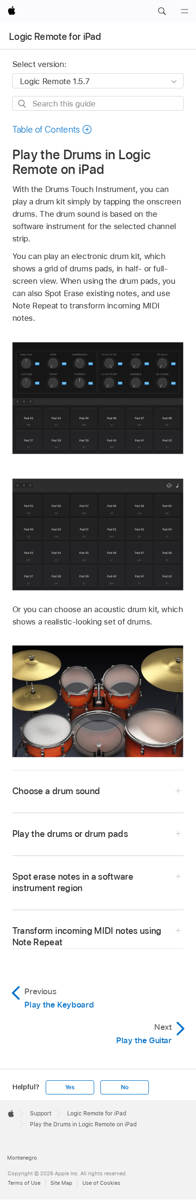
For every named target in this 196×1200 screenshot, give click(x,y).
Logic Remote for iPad (55, 36)
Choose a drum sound (56, 791)
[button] (161, 11)
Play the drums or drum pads (70, 833)
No (124, 1087)
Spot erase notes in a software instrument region (72, 882)
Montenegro (22, 1157)
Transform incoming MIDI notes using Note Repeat (87, 936)
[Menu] (184, 11)
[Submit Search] (23, 104)
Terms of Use (24, 1183)
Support (40, 1113)
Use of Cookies (101, 1183)
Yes (70, 1087)
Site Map (61, 1183)
